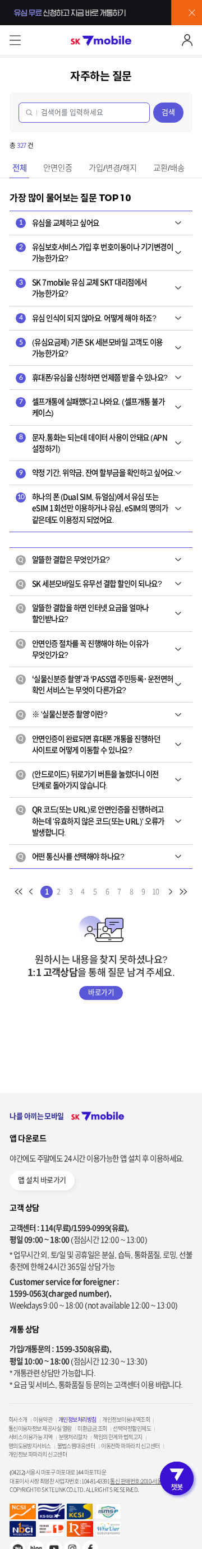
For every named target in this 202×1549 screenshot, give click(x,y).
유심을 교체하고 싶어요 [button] (59, 223)
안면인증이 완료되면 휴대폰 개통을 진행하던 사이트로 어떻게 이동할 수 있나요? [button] (89, 744)
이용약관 (42, 1419)
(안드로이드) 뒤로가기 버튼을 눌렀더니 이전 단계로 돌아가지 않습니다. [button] (88, 779)
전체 (19, 168)
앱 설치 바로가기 (42, 1180)
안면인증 (57, 168)
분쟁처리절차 (73, 1437)
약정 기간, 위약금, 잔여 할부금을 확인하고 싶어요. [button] (97, 473)
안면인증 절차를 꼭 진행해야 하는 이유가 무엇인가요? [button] (83, 649)
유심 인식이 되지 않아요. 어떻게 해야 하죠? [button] (88, 318)
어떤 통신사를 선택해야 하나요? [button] (71, 856)
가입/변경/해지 (113, 168)
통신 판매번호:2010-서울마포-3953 (146, 1481)
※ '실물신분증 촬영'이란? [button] (62, 714)
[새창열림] (108, 1529)
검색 (168, 112)
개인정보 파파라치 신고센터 (37, 1454)
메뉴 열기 (15, 40)
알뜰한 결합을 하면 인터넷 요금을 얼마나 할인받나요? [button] (83, 613)
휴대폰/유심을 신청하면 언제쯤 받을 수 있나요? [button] (93, 378)
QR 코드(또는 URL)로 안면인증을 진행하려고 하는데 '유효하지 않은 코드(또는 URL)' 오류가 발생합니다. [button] (91, 821)
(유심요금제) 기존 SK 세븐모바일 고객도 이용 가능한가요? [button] (91, 347)
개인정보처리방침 (77, 1419)
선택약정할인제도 (132, 1428)
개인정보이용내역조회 (126, 1419)
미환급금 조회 (92, 1428)
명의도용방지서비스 (29, 1446)
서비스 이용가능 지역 (30, 1437)
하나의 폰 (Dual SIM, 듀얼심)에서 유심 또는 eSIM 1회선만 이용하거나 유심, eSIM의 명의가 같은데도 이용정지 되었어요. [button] (92, 508)
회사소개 (17, 1419)
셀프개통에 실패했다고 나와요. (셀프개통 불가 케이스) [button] (92, 407)
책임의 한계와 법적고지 (118, 1437)
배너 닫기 (192, 13)
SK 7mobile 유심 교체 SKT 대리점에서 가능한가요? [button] (83, 287)
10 (155, 891)
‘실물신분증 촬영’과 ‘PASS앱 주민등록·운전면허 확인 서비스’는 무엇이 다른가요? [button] (95, 684)
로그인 (187, 40)
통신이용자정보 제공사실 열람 (40, 1428)
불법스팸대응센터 (76, 1446)
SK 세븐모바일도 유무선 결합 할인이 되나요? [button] (90, 584)
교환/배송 (169, 168)
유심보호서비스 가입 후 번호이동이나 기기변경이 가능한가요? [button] (96, 252)
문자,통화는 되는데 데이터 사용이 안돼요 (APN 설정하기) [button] (93, 443)
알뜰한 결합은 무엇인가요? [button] (64, 560)
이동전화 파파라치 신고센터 (130, 1446)
